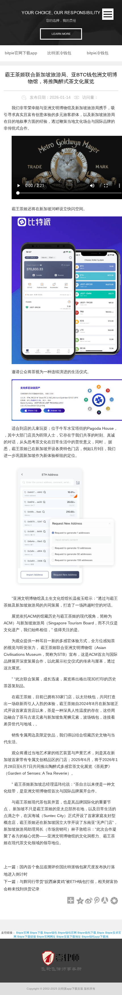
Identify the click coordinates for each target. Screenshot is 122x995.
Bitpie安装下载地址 (68, 936)
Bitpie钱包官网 (67, 932)
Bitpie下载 (36, 932)
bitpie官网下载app (21, 53)
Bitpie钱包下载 (86, 932)
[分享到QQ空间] (80, 901)
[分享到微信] (114, 901)
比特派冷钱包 (59, 53)
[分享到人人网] (105, 901)
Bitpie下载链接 (26, 936)
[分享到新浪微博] (88, 901)
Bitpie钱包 (50, 932)
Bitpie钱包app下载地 (95, 936)
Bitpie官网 (22, 932)
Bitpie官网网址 (46, 936)
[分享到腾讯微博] (97, 901)
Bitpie (100, 932)
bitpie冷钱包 (97, 53)
